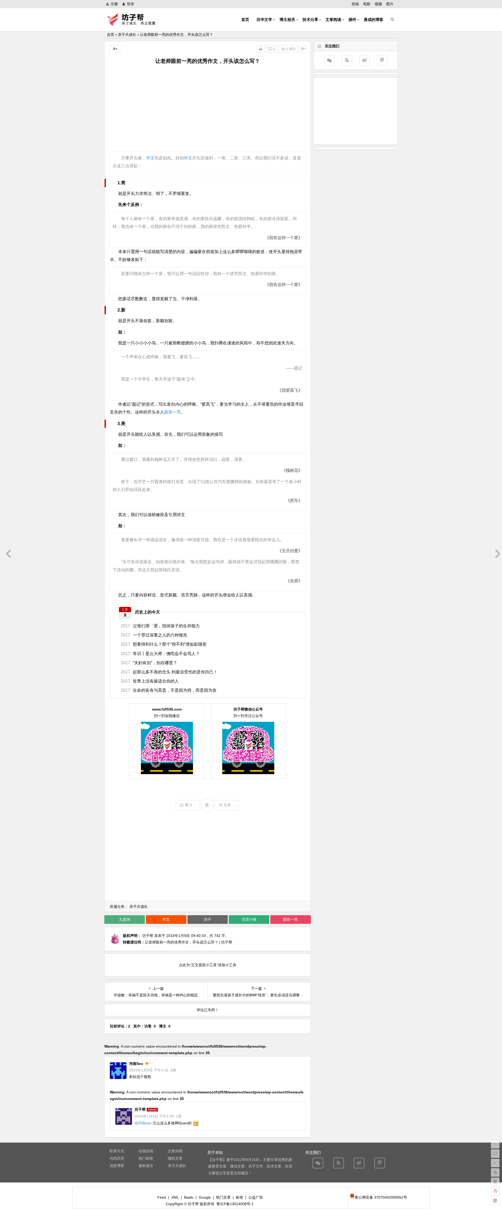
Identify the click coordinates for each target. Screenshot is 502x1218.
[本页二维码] (495, 1201)
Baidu (188, 1197)
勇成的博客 (373, 19)
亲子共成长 (127, 34)
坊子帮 (147, 936)
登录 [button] (130, 4)
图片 (389, 4)
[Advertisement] (207, 108)
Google (205, 1197)
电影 (366, 4)
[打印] (260, 49)
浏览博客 (117, 1166)
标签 (239, 1197)
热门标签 (146, 1158)
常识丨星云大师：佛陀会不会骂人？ (160, 653)
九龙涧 (124, 919)
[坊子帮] (134, 23)
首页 (245, 19)
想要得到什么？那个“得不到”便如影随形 (164, 644)
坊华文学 (264, 19)
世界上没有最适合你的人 (150, 681)
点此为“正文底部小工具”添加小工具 (207, 965)
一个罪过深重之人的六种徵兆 (154, 635)
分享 (227, 805)
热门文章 (223, 1197)
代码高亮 (117, 1158)
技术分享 (310, 19)
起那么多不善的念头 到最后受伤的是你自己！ (169, 672)
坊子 (207, 919)
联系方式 (117, 1151)
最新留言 (146, 1166)
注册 (114, 4)
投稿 (355, 4)
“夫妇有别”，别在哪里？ (149, 663)
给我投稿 (146, 1151)
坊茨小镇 (249, 919)
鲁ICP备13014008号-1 (235, 1204)
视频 (378, 4)
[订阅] (347, 60)
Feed (161, 1197)
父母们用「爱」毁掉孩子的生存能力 (160, 626)
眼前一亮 (172, 412)
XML (175, 1197)
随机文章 (175, 1158)
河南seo (136, 1063)
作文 (150, 158)
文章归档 (175, 1151)
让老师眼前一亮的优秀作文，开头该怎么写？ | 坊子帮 (188, 942)
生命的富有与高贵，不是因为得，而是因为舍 (168, 690)
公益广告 (255, 1197)
